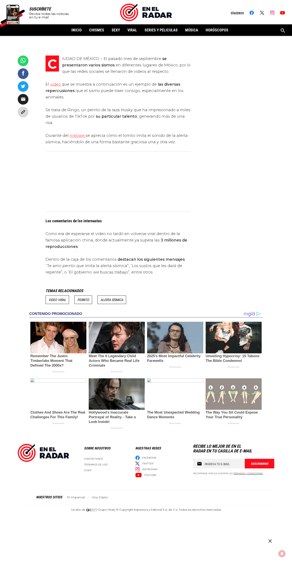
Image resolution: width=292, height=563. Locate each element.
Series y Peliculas (161, 30)
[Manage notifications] (282, 553)
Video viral (57, 300)
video (56, 84)
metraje (78, 135)
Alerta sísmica (111, 300)
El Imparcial (76, 497)
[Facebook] (251, 13)
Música (191, 30)
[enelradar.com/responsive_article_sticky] (270, 541)
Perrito (83, 300)
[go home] (146, 12)
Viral (132, 30)
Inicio (76, 30)
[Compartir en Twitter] (23, 86)
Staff (88, 470)
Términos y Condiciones (248, 473)
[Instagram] (272, 13)
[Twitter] (262, 13)
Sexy (116, 30)
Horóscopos (217, 30)
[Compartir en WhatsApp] (23, 61)
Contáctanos (93, 458)
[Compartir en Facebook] (23, 73)
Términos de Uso (96, 464)
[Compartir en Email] (23, 99)
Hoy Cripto (100, 497)
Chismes (96, 30)
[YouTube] (282, 13)
